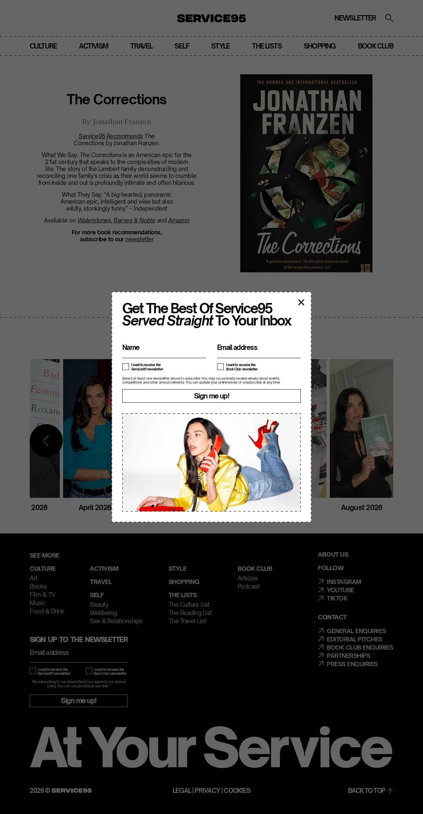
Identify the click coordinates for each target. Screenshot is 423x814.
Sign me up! (211, 395)
